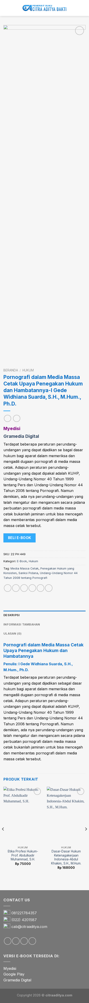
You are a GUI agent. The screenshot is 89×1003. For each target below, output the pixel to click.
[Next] (86, 838)
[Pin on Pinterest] (40, 588)
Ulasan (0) (12, 633)
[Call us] (32, 941)
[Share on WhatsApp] (7, 588)
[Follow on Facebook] (7, 941)
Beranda (10, 370)
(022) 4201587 (24, 919)
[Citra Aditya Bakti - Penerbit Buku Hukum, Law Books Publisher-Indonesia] (44, 8)
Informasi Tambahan (21, 624)
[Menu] (6, 7)
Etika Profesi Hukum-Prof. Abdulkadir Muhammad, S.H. (23, 855)
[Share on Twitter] (24, 588)
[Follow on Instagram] (16, 941)
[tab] (44, 615)
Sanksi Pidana (28, 573)
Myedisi (9, 968)
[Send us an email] (24, 941)
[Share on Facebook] (16, 588)
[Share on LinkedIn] (48, 588)
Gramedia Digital (17, 980)
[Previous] (3, 838)
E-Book (22, 561)
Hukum (28, 370)
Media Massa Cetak (24, 568)
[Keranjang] (83, 8)
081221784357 (24, 913)
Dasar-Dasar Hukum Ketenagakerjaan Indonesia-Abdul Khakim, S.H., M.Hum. (66, 857)
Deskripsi (11, 615)
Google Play (13, 974)
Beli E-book (19, 538)
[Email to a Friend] (32, 588)
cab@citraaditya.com (29, 926)
